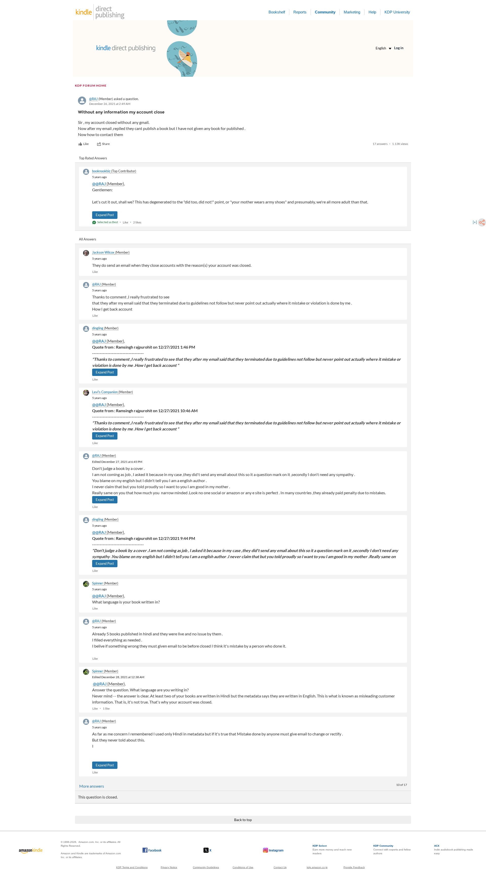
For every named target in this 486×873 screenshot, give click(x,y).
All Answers (87, 239)
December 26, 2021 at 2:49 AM (109, 104)
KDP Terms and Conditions (132, 867)
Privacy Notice (169, 867)
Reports (300, 12)
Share (106, 144)
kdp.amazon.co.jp (317, 867)
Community (325, 12)
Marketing (352, 12)
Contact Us (280, 867)
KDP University (397, 12)
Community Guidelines (206, 867)
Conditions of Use (243, 867)
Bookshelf (277, 12)
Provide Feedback (354, 867)
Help (372, 12)
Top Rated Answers (93, 158)
